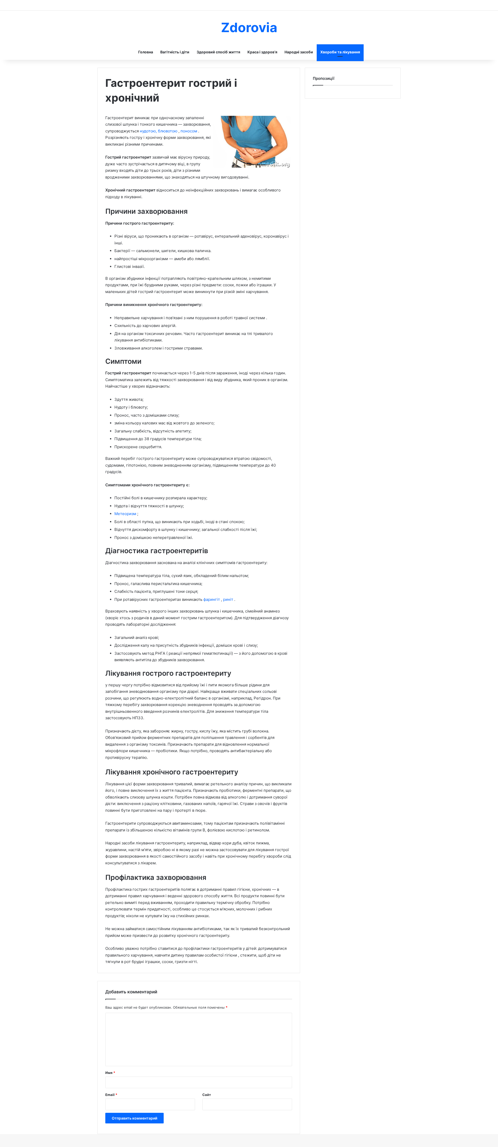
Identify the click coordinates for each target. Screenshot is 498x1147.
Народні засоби (299, 52)
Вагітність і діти (174, 52)
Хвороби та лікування (340, 52)
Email (111, 1095)
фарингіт (212, 599)
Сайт (206, 1095)
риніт (228, 599)
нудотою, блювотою (159, 131)
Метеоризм (125, 513)
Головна (145, 52)
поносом (189, 131)
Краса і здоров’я (262, 52)
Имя (110, 1073)
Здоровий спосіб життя (218, 52)
